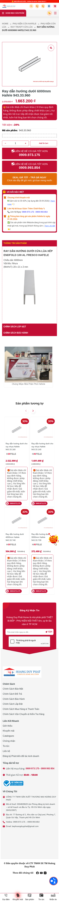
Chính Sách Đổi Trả (12, 694)
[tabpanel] (29, 285)
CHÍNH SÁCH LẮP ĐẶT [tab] (14, 326)
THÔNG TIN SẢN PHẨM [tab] (15, 243)
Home (5, 24)
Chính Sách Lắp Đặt (13, 704)
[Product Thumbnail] (51, 48)
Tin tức (6, 746)
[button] (31, 6)
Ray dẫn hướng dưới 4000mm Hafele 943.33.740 (15, 537)
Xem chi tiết (50, 226)
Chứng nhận (9, 741)
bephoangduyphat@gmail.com (25, 826)
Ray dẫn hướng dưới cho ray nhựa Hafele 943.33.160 (16, 446)
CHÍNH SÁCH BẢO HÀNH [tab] (15, 332)
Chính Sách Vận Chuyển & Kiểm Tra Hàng (23, 714)
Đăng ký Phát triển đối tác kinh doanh (21, 756)
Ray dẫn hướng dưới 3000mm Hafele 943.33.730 (40, 537)
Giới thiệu (7, 726)
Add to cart (43, 143)
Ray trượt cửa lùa (22, 27)
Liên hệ (6, 751)
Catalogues (8, 736)
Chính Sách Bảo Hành (14, 699)
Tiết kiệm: (7, 124)
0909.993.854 (42, 212)
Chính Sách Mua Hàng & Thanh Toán (21, 709)
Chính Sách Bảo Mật (13, 689)
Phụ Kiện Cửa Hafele (24, 24)
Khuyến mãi (8, 731)
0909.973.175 (28, 212)
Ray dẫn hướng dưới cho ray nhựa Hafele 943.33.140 (42, 446)
